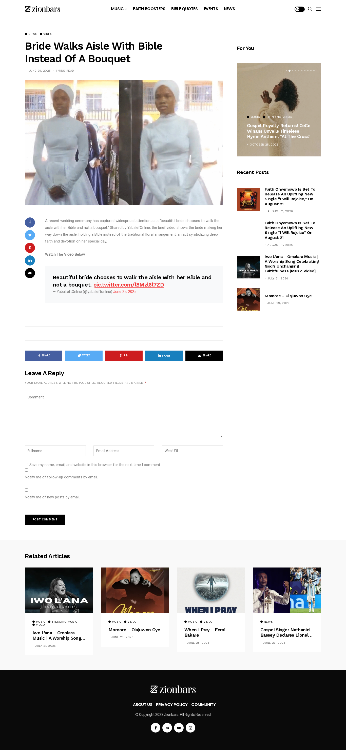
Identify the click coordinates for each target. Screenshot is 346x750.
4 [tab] (295, 70)
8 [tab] (308, 70)
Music (117, 9)
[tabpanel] (279, 109)
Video (47, 34)
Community (203, 704)
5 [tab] (298, 70)
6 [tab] (301, 70)
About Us (142, 704)
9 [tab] (311, 70)
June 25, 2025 (124, 291)
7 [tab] (304, 70)
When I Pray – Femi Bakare (204, 632)
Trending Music (279, 117)
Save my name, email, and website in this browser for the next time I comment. (95, 464)
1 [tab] (286, 70)
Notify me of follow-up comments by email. (61, 477)
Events (211, 9)
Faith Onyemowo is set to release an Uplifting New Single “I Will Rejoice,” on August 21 (290, 196)
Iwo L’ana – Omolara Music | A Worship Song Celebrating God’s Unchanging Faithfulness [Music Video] (292, 264)
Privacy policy (172, 704)
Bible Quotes (184, 9)
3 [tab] (292, 70)
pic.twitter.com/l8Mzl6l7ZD (128, 284)
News (229, 9)
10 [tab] (314, 70)
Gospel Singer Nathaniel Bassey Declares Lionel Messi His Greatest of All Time (286, 632)
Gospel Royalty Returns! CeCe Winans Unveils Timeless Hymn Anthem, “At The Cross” (279, 131)
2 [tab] (290, 71)
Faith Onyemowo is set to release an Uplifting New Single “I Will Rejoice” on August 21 (290, 230)
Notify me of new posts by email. (52, 497)
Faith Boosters (149, 9)
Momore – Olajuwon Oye (288, 295)
